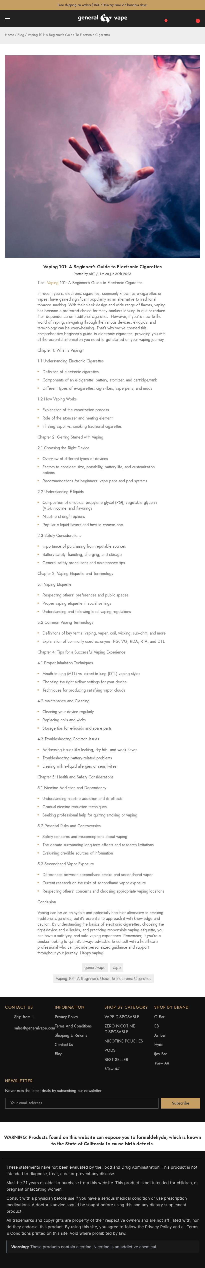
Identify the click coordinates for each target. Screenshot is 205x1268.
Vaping (52, 283)
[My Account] (187, 18)
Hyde (159, 1044)
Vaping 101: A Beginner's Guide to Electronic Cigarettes (103, 978)
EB (156, 1026)
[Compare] (164, 18)
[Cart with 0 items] (197, 18)
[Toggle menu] (8, 19)
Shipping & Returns (71, 1035)
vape (116, 967)
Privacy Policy (66, 1017)
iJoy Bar (160, 1054)
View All (111, 1069)
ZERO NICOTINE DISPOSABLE (119, 1029)
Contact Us (64, 1044)
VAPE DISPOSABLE (121, 1017)
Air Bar (160, 1035)
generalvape (95, 967)
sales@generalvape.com (34, 1028)
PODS (110, 1050)
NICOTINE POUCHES (123, 1041)
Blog (58, 1054)
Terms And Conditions (73, 1026)
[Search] (175, 18)
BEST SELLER (116, 1060)
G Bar (159, 1017)
